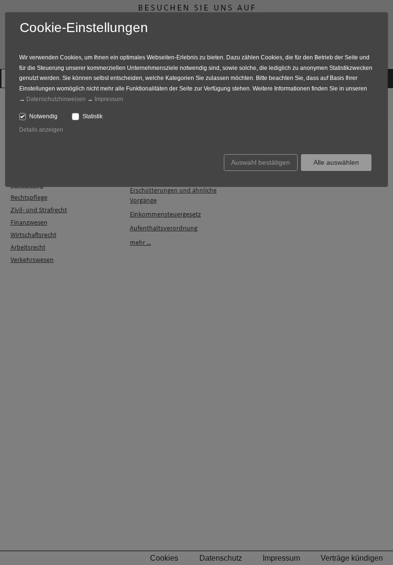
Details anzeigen (41, 130)
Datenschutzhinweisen (56, 99)
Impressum (108, 99)
